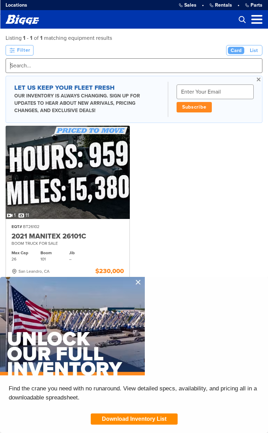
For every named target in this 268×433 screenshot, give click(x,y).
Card (236, 50)
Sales (190, 5)
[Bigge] (22, 19)
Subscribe (194, 107)
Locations (16, 5)
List (254, 50)
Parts (256, 5)
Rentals (223, 5)
